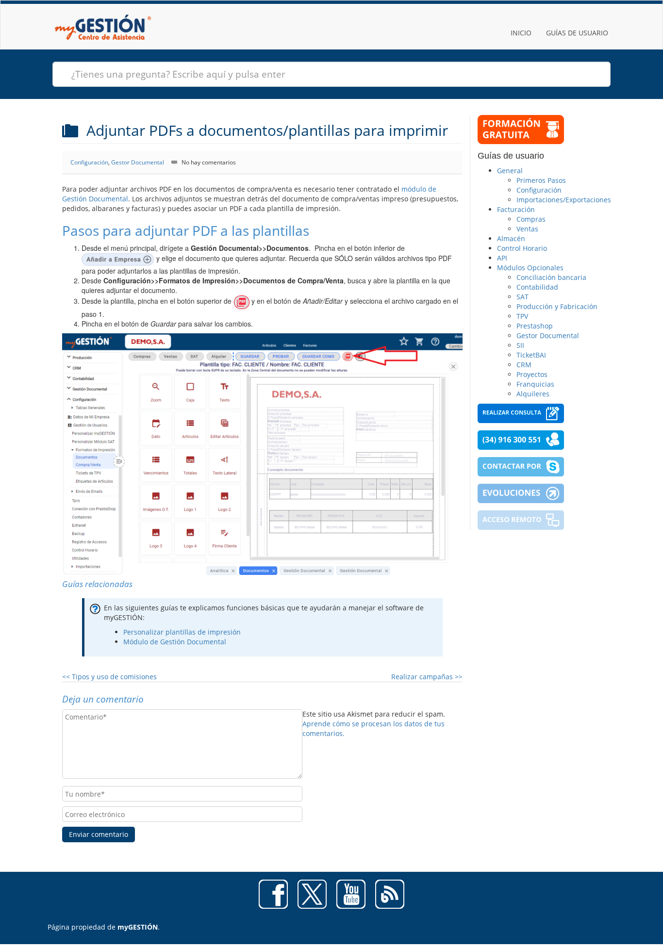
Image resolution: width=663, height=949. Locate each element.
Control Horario (522, 248)
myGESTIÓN (137, 927)
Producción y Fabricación (556, 306)
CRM (523, 364)
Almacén (511, 238)
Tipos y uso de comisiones (109, 676)
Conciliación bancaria (551, 277)
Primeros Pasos (541, 180)
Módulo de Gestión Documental (174, 641)
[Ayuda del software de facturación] (103, 12)
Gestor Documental (137, 162)
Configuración (89, 162)
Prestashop (534, 325)
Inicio (521, 32)
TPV (522, 316)
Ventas (527, 228)
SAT (522, 296)
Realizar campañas (427, 676)
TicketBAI (531, 355)
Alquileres (532, 393)
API (502, 257)
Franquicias (535, 384)
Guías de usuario (577, 32)
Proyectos (531, 374)
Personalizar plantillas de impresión (182, 632)
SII (520, 345)
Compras (531, 219)
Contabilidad (537, 287)
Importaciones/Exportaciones (563, 199)
